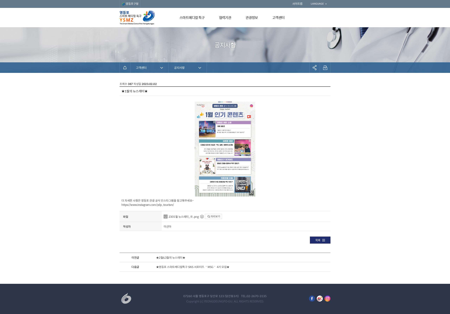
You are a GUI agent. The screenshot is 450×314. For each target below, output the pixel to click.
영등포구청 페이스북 (312, 299)
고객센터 (141, 67)
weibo (320, 299)
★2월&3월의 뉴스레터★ (170, 257)
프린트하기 (325, 67)
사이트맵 (297, 4)
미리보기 (215, 216)
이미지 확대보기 (251, 193)
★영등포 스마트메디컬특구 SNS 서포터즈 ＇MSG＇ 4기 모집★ (192, 267)
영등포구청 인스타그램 (327, 299)
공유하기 (314, 67)
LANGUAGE (317, 3)
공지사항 (179, 67)
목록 (317, 240)
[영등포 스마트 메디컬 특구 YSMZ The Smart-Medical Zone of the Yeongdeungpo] (137, 18)
